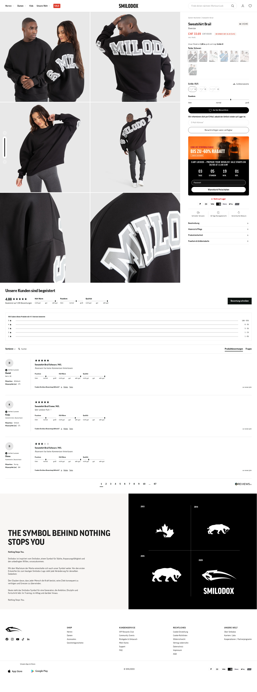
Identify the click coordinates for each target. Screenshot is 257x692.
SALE (56, 6)
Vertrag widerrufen (180, 643)
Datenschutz (178, 647)
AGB (175, 654)
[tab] (234, 349)
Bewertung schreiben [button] (240, 301)
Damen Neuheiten (194, 18)
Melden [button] (65, 387)
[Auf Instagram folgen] (12, 639)
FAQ (120, 650)
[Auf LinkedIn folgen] (28, 639)
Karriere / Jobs (230, 636)
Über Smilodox (230, 632)
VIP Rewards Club (126, 632)
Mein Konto (123, 643)
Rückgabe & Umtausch (128, 639)
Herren (8, 6)
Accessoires (71, 639)
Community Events (126, 636)
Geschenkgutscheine (75, 643)
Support (122, 647)
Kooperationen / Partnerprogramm (238, 639)
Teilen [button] (71, 387)
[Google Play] (39, 671)
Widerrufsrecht (179, 639)
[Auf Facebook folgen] (7, 639)
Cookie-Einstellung (180, 632)
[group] (19, 299)
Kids (31, 6)
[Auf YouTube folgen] (17, 639)
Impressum (177, 650)
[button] (101, 484)
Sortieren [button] (9, 349)
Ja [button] (61, 387)
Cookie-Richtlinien (180, 636)
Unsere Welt (42, 6)
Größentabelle (242, 84)
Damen (20, 6)
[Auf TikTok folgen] (23, 639)
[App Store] (16, 671)
